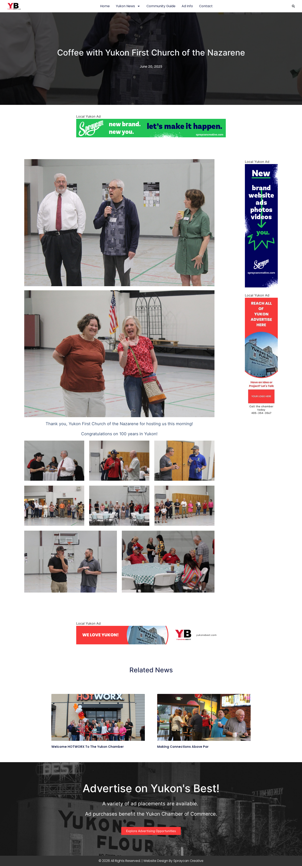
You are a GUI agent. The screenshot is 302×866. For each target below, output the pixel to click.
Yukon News (125, 6)
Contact (206, 6)
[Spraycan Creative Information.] (261, 286)
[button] (293, 6)
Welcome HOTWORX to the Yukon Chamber (87, 746)
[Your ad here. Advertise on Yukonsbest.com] (261, 420)
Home (105, 6)
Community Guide (160, 6)
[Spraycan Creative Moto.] (151, 136)
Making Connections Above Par (183, 746)
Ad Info (187, 6)
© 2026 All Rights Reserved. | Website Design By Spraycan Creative (151, 860)
